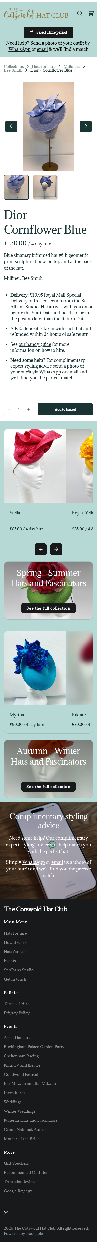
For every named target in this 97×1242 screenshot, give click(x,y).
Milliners (72, 66)
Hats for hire (15, 933)
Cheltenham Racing (21, 1055)
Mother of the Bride (22, 1138)
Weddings (13, 1101)
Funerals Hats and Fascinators (31, 1120)
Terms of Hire (16, 1003)
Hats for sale (15, 951)
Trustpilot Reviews (20, 1181)
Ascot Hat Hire (17, 1037)
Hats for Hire (44, 66)
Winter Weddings (19, 1111)
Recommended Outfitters (26, 1172)
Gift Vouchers (16, 1163)
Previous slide (41, 549)
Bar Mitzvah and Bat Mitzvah (30, 1083)
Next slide (56, 549)
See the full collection (48, 608)
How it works (16, 942)
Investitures (14, 1092)
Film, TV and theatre (22, 1065)
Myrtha (17, 715)
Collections (14, 66)
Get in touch (15, 979)
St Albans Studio (19, 969)
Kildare (79, 715)
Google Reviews (18, 1190)
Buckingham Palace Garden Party (34, 1046)
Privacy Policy (17, 1012)
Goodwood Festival (21, 1074)
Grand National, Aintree (25, 1129)
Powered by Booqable (23, 1233)
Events (10, 960)
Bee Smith (13, 70)
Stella (15, 513)
